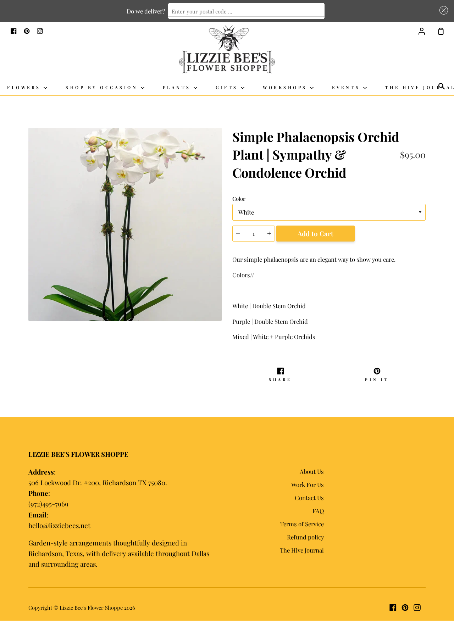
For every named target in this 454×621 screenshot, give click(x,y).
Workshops (286, 87)
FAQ (318, 511)
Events (347, 87)
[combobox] (246, 11)
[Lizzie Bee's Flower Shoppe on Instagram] (417, 607)
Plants (178, 87)
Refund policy (305, 537)
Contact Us (309, 497)
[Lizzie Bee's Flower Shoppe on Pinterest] (405, 607)
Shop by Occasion (103, 87)
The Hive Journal (302, 550)
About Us (312, 471)
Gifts (228, 87)
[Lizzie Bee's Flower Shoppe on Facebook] (393, 607)
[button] (442, 10)
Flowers (25, 87)
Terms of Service (302, 524)
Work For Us (307, 484)
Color (238, 198)
